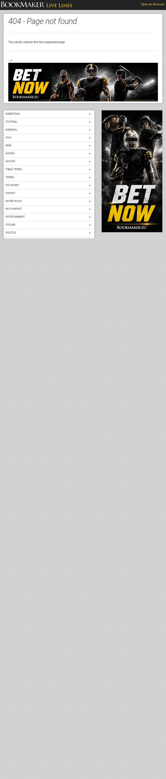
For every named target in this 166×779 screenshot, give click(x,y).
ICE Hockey (12, 185)
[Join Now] (83, 82)
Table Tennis (14, 169)
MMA (8, 145)
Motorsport (14, 208)
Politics (11, 232)
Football (12, 121)
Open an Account (152, 4)
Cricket (10, 193)
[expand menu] (90, 114)
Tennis (10, 177)
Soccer (10, 161)
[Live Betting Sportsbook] (36, 5)
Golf (9, 137)
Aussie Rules (14, 201)
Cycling (10, 224)
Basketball (13, 113)
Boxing (10, 153)
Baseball (11, 129)
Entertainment (15, 216)
